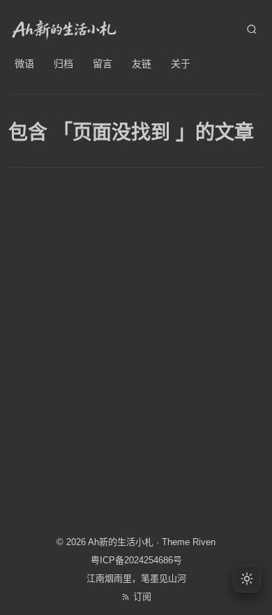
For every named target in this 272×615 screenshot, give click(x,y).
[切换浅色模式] (247, 579)
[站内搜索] (252, 29)
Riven (204, 542)
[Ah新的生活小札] (64, 29)
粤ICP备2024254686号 (136, 560)
